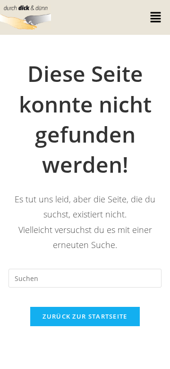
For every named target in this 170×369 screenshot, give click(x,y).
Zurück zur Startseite (84, 316)
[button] (155, 17)
